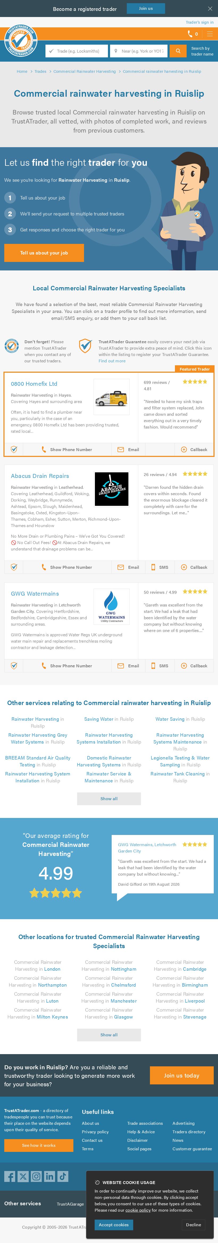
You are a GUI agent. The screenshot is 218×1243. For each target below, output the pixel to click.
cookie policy (138, 1210)
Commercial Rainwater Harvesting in (38, 965)
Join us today (181, 1075)
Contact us (92, 1140)
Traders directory (189, 1132)
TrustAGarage (70, 1204)
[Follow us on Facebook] (9, 1176)
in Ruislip (37, 722)
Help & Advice (141, 1132)
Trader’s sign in (200, 22)
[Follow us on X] (23, 1176)
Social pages (139, 1149)
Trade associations (145, 1123)
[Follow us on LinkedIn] (49, 1176)
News (178, 1140)
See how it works (39, 1145)
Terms (88, 1149)
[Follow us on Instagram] (36, 1176)
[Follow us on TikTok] (63, 1176)
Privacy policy (95, 1132)
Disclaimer (137, 1140)
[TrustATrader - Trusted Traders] (20, 32)
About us (90, 1123)
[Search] (178, 51)
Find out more (112, 361)
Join (146, 8)
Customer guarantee (192, 1149)
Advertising (184, 1123)
